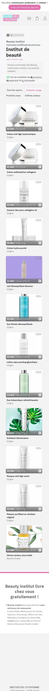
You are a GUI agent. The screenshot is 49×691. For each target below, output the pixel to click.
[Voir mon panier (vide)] (37, 18)
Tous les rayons (14, 90)
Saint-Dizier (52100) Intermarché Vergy (23, 45)
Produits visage (34, 90)
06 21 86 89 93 (17, 35)
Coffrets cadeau (32, 95)
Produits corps (13, 95)
